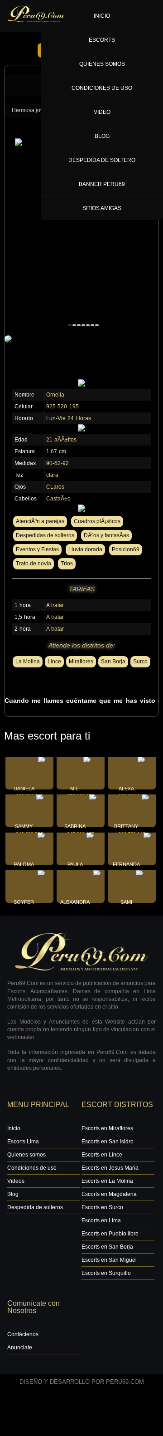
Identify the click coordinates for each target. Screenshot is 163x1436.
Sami (126, 902)
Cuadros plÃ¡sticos (97, 521)
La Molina (27, 661)
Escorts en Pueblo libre (110, 1233)
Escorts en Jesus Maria (110, 1168)
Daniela (24, 788)
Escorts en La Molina (107, 1181)
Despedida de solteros (35, 1207)
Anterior (55, 50)
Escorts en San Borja (107, 1247)
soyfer (24, 902)
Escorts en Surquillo (106, 1273)
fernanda (126, 864)
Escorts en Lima (101, 1220)
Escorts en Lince (102, 1155)
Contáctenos (22, 1334)
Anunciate (19, 1347)
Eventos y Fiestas (37, 549)
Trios (67, 563)
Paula (75, 864)
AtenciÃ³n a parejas (40, 521)
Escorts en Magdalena (109, 1194)
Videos (15, 1181)
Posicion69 (125, 549)
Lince (54, 661)
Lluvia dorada (85, 549)
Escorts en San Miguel (109, 1260)
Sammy (24, 826)
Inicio (13, 1128)
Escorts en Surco (102, 1207)
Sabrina (75, 826)
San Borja (113, 661)
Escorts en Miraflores (107, 1128)
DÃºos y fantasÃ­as (106, 535)
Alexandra (75, 902)
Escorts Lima (23, 1141)
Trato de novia (33, 563)
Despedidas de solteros (45, 535)
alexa (126, 788)
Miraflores (81, 661)
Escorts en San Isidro (108, 1141)
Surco (140, 661)
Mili (75, 788)
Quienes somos (26, 1155)
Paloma (24, 864)
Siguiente (99, 50)
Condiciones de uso (32, 1168)
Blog (13, 1194)
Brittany (126, 826)
